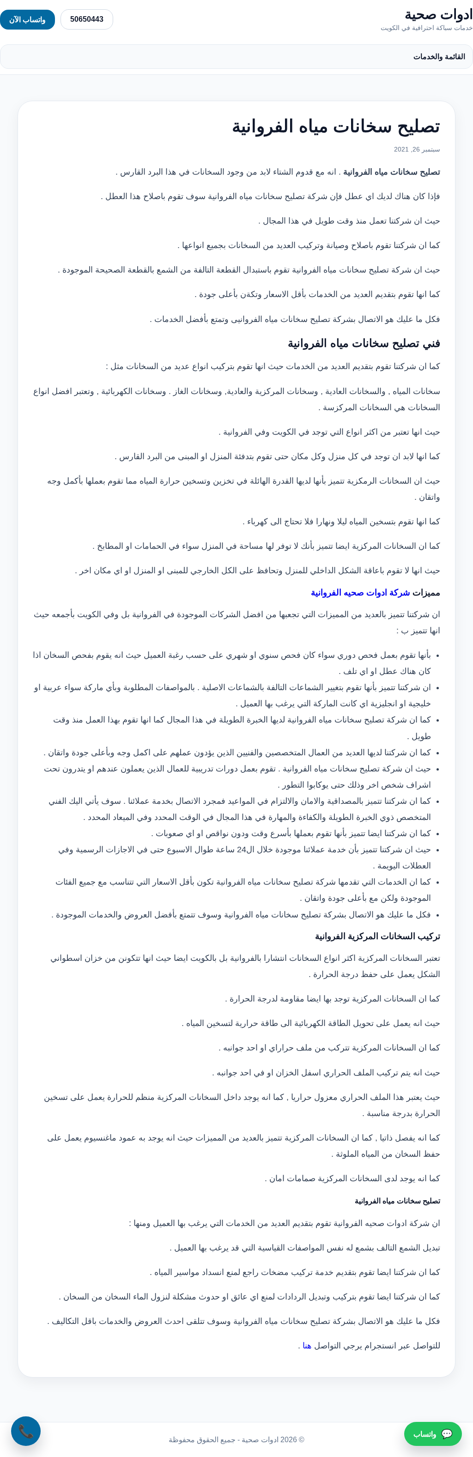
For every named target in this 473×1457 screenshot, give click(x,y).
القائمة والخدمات (439, 57)
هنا (307, 1345)
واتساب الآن (27, 20)
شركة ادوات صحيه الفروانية (360, 592)
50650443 (86, 19)
